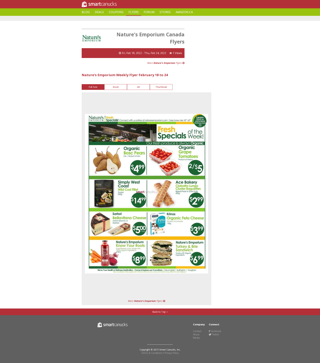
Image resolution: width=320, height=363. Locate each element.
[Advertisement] (142, 18)
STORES (165, 12)
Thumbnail (161, 86)
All (138, 86)
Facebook (215, 331)
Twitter (215, 334)
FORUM (149, 12)
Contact (197, 331)
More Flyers (164, 62)
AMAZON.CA (184, 12)
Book (116, 86)
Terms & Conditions (152, 352)
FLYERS (133, 12)
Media (196, 337)
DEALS (99, 12)
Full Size (93, 86)
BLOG (86, 12)
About (196, 334)
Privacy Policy (172, 352)
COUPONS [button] (116, 12)
